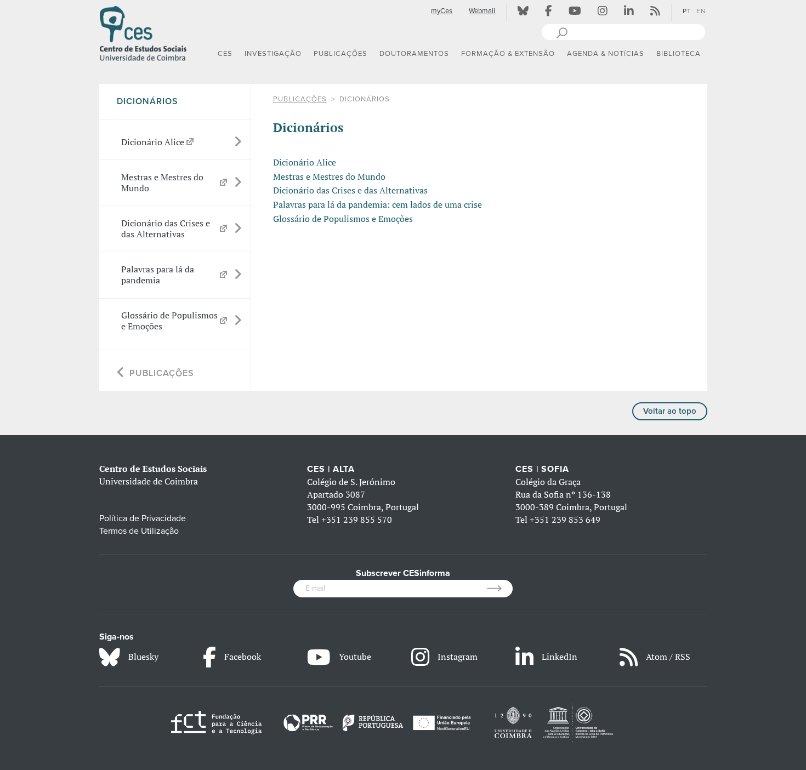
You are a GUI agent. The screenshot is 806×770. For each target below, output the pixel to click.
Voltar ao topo (669, 411)
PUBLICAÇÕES (300, 99)
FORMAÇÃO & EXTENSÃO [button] (508, 53)
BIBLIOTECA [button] (678, 53)
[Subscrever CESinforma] (500, 588)
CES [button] (225, 53)
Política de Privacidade (142, 518)
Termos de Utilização (139, 531)
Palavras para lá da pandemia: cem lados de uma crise (377, 204)
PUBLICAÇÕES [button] (340, 53)
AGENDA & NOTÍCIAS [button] (605, 53)
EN (701, 11)
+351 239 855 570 (356, 520)
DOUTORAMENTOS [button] (414, 53)
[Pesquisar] (561, 32)
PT (687, 11)
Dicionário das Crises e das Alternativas (350, 190)
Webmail (482, 11)
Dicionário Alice (304, 162)
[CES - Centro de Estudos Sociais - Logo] (143, 32)
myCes (441, 11)
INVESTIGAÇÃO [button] (273, 53)
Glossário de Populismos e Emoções (343, 219)
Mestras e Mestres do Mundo (329, 176)
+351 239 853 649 (565, 520)
